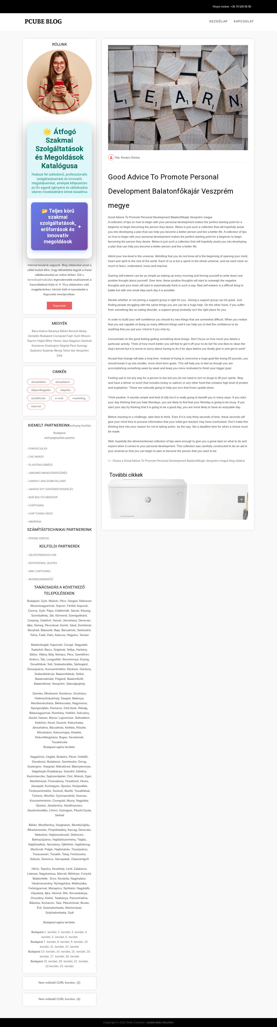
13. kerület (48, 951)
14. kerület (63, 951)
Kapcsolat (244, 21)
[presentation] (241, 499)
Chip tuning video (41, 513)
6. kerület (71, 937)
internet (36, 406)
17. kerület (57, 956)
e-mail (59, 398)
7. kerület (50, 941)
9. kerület (77, 941)
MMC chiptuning (39, 571)
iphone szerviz (39, 538)
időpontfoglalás (41, 390)
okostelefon (38, 382)
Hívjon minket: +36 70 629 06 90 (232, 6)
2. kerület (64, 932)
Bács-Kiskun (40, 331)
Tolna (67, 350)
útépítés (65, 390)
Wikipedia (35, 521)
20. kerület (65, 961)
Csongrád (60, 335)
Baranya (54, 331)
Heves (57, 340)
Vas (73, 350)
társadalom (63, 382)
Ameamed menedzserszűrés (48, 473)
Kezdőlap (218, 21)
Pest (73, 345)
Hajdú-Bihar (45, 340)
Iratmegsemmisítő (41, 579)
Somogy (82, 345)
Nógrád (65, 345)
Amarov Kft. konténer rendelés (51, 489)
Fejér (70, 335)
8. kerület (63, 941)
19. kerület (50, 961)
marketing (79, 398)
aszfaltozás (38, 398)
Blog (65, 284)
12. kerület (72, 946)
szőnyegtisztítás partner (59, 437)
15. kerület (78, 951)
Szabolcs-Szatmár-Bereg (46, 350)
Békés (64, 331)
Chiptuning (36, 505)
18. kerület (72, 956)
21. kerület (81, 961)
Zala (59, 355)
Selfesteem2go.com (42, 555)
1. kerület (50, 932)
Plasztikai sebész (41, 464)
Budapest (46, 335)
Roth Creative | (150, 1022)
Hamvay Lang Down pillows (47, 481)
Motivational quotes (43, 563)
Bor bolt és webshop (43, 497)
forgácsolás (38, 448)
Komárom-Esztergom (46, 345)
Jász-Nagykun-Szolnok (77, 340)
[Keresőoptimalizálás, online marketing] (43, 26)
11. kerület (57, 946)
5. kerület (58, 937)
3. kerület (78, 932)
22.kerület (51, 966)
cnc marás (36, 456)
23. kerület (66, 966)
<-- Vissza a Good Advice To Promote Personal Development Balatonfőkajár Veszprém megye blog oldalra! (176, 460)
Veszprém (82, 350)
